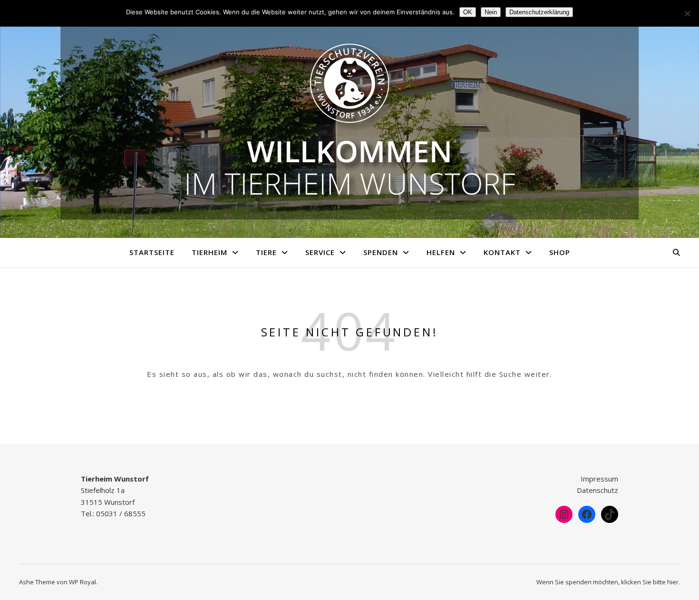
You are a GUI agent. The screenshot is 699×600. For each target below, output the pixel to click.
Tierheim (209, 252)
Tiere (266, 252)
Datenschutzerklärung (539, 12)
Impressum (599, 478)
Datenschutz (597, 490)
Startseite (152, 252)
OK (467, 12)
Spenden (380, 252)
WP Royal (82, 582)
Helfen (441, 252)
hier (673, 582)
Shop (559, 252)
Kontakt (502, 252)
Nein (491, 12)
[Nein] (687, 13)
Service (320, 252)
